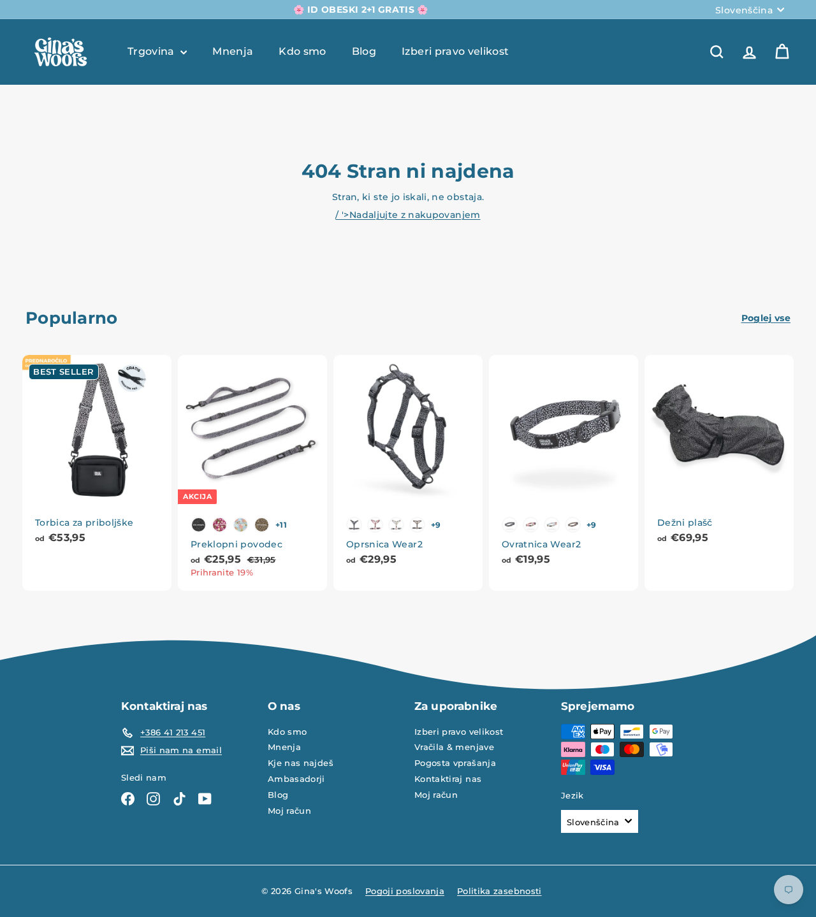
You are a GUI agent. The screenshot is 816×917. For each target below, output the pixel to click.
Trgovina (152, 51)
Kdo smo (302, 51)
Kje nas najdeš (300, 763)
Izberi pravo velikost (455, 51)
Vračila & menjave (454, 747)
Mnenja (232, 51)
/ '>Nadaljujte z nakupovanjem (407, 214)
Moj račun (289, 810)
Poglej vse (766, 318)
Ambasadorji (296, 779)
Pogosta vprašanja (455, 763)
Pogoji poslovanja (404, 891)
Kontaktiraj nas (447, 779)
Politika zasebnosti (499, 891)
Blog (364, 51)
